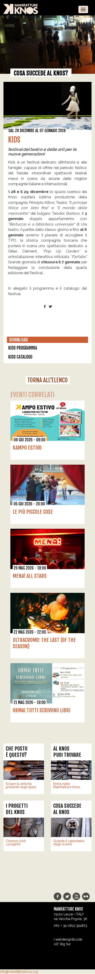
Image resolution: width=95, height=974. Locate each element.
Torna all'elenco (47, 380)
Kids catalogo (20, 357)
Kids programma (22, 348)
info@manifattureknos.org (19, 972)
